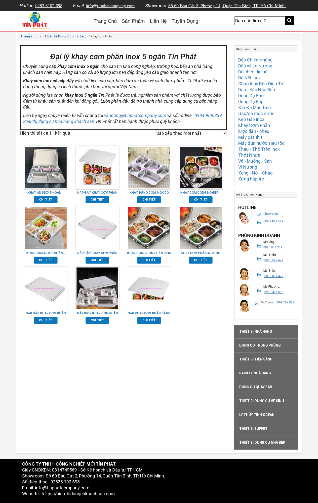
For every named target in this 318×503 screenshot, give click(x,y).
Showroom (270, 214)
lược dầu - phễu (253, 131)
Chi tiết (45, 199)
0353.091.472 (273, 276)
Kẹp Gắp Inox (251, 119)
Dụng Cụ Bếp (251, 101)
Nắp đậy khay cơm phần (97, 253)
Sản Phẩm (133, 21)
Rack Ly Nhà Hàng (255, 373)
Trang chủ (28, 36)
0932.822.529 (273, 221)
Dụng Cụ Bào (251, 95)
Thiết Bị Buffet (253, 429)
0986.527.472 (273, 260)
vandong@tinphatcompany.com (135, 115)
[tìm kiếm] (289, 20)
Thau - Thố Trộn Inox (259, 149)
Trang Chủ (105, 21)
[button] (244, 217)
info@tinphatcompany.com (110, 5)
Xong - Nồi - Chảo (255, 173)
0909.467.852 (273, 292)
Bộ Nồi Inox (249, 77)
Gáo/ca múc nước (256, 113)
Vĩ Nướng (247, 167)
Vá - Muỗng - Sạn (255, 161)
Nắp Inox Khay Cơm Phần (97, 313)
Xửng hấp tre (251, 178)
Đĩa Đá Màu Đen (254, 107)
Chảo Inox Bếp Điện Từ (261, 83)
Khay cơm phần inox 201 (201, 253)
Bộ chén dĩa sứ (253, 71)
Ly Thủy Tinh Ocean (257, 415)
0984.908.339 (208, 115)
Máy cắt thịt (250, 137)
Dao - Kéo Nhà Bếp (256, 89)
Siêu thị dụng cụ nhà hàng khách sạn (58, 121)
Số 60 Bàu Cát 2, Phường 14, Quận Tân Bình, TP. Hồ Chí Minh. (227, 5)
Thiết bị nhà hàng (255, 331)
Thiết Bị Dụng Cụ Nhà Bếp (64, 36)
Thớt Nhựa (249, 155)
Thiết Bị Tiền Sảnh (256, 359)
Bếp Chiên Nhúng (255, 59)
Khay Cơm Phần (254, 125)
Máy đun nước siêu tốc (261, 143)
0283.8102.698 (48, 5)
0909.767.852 (285, 302)
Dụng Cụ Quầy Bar (255, 387)
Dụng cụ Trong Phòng (260, 345)
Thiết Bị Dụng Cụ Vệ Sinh (261, 401)
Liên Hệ (158, 21)
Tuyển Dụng (185, 21)
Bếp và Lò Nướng (255, 65)
